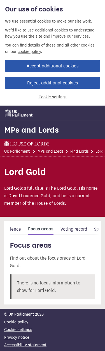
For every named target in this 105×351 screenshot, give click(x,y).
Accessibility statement (25, 345)
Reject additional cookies (52, 83)
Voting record (73, 229)
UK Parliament (17, 151)
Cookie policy (16, 322)
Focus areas (40, 229)
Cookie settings (53, 97)
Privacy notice (16, 337)
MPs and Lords (31, 130)
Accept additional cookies (52, 66)
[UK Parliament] (18, 113)
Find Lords (79, 151)
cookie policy (29, 51)
